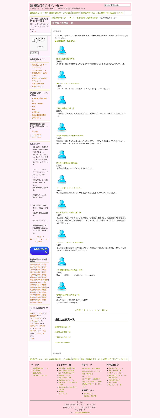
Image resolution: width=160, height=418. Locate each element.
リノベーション (40, 333)
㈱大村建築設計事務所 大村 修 (68, 212)
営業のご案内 (113, 378)
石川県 (32, 272)
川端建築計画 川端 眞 (65, 108)
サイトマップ (123, 359)
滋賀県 (32, 285)
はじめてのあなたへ (39, 70)
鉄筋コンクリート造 (88, 381)
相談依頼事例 (85, 13)
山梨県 (44, 272)
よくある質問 (100, 13)
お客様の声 (76, 13)
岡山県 (44, 290)
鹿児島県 (33, 302)
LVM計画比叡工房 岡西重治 (67, 163)
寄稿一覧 (61, 391)
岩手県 (44, 265)
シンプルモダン (35, 318)
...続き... (33, 338)
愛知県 (38, 282)
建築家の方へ (88, 394)
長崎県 (44, 297)
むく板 (32, 326)
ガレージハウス (87, 376)
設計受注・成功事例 (90, 396)
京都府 (38, 285)
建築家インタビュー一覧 (66, 380)
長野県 (32, 275)
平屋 (89, 384)
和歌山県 (45, 287)
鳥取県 (32, 290)
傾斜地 (84, 371)
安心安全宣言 (111, 13)
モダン (37, 328)
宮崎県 (44, 300)
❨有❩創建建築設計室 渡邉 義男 (69, 270)
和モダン (43, 326)
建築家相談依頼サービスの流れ (60, 13)
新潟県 (38, 270)
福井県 (38, 272)
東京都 (32, 280)
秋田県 (38, 267)
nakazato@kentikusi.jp (83, 412)
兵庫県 (32, 287)
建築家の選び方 (37, 86)
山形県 (44, 267)
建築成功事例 (37, 373)
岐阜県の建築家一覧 (62, 332)
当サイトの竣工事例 (65, 378)
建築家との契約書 (38, 84)
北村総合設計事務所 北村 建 (67, 294)
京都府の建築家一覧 (62, 342)
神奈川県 (39, 280)
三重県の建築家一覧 (62, 337)
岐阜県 (45, 280)
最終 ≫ (105, 310)
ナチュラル (34, 321)
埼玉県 (38, 277)
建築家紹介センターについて (118, 375)
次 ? (98, 310)
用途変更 (85, 384)
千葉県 (44, 277)
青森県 (38, 265)
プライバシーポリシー (116, 373)
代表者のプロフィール (116, 368)
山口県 (38, 292)
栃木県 (44, 275)
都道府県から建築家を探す (87, 18)
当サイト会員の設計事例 (66, 370)
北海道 (32, 265)
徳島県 (44, 292)
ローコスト (34, 331)
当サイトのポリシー (115, 370)
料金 (93, 13)
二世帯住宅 (89, 374)
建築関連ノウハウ (64, 375)
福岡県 (32, 297)
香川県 (32, 295)
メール (33, 31)
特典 (33, 106)
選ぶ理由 (35, 132)
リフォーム (97, 371)
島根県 (38, 290)
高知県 (44, 295)
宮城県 (32, 267)
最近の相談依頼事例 (39, 115)
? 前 (83, 310)
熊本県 (32, 300)
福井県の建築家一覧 (62, 327)
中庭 (44, 331)
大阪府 (44, 285)
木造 (40, 313)
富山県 (44, 270)
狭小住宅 (90, 371)
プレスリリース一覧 (115, 385)
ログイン (120, 13)
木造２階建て (34, 323)
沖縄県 (40, 302)
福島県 (32, 270)
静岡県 (32, 282)
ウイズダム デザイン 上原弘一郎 (69, 242)
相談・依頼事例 (86, 359)
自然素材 (33, 316)
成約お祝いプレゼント (40, 375)
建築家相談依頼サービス (41, 368)
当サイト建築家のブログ (66, 373)
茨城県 (38, 275)
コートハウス (96, 384)
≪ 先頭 (78, 310)
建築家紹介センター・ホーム (63, 18)
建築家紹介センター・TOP (39, 13)
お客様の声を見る (40, 250)
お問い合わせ (36, 118)
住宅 (31, 313)
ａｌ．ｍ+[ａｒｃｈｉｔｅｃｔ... (69, 188)
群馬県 (32, 277)
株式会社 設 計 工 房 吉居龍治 (67, 83)
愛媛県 (38, 295)
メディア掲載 (113, 382)
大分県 (38, 300)
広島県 (32, 292)
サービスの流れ (37, 104)
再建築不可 (96, 379)
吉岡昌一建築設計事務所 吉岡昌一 (69, 135)
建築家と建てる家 (87, 369)
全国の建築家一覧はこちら (65, 40)
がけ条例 (98, 381)
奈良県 (38, 287)
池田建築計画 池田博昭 (65, 58)
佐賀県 (38, 297)
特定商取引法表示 (114, 380)
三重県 (44, 282)
